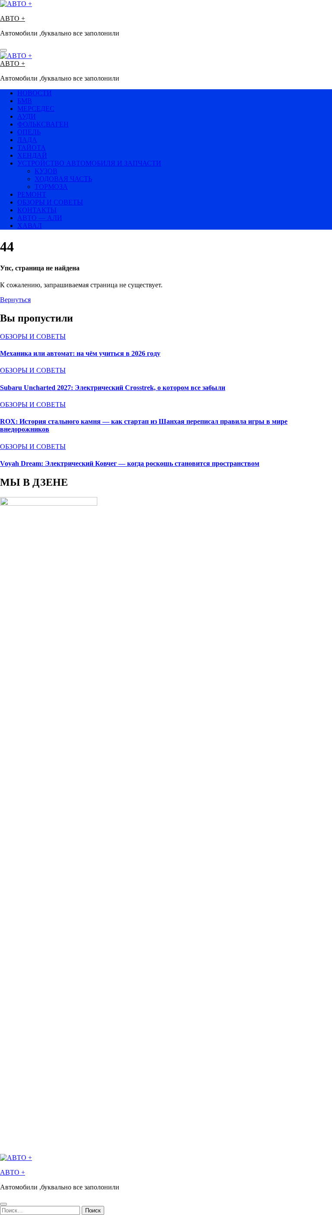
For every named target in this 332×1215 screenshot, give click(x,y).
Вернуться (15, 299)
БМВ (24, 100)
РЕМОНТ (31, 194)
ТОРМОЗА (51, 186)
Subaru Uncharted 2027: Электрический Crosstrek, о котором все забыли (112, 387)
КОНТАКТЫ (37, 210)
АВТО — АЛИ (39, 217)
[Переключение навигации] (3, 50)
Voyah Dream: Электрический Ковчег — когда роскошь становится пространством (129, 463)
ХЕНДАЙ (32, 155)
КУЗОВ (46, 171)
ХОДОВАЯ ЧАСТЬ (63, 178)
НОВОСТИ (34, 93)
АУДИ (26, 116)
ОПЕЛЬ (29, 132)
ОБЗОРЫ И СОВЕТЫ (50, 202)
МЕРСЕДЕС (35, 108)
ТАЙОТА (31, 147)
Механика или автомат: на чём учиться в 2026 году (80, 353)
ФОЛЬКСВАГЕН (43, 124)
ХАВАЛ (29, 225)
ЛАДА (27, 139)
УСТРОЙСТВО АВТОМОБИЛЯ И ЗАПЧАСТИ (89, 163)
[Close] (3, 1204)
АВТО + (12, 18)
